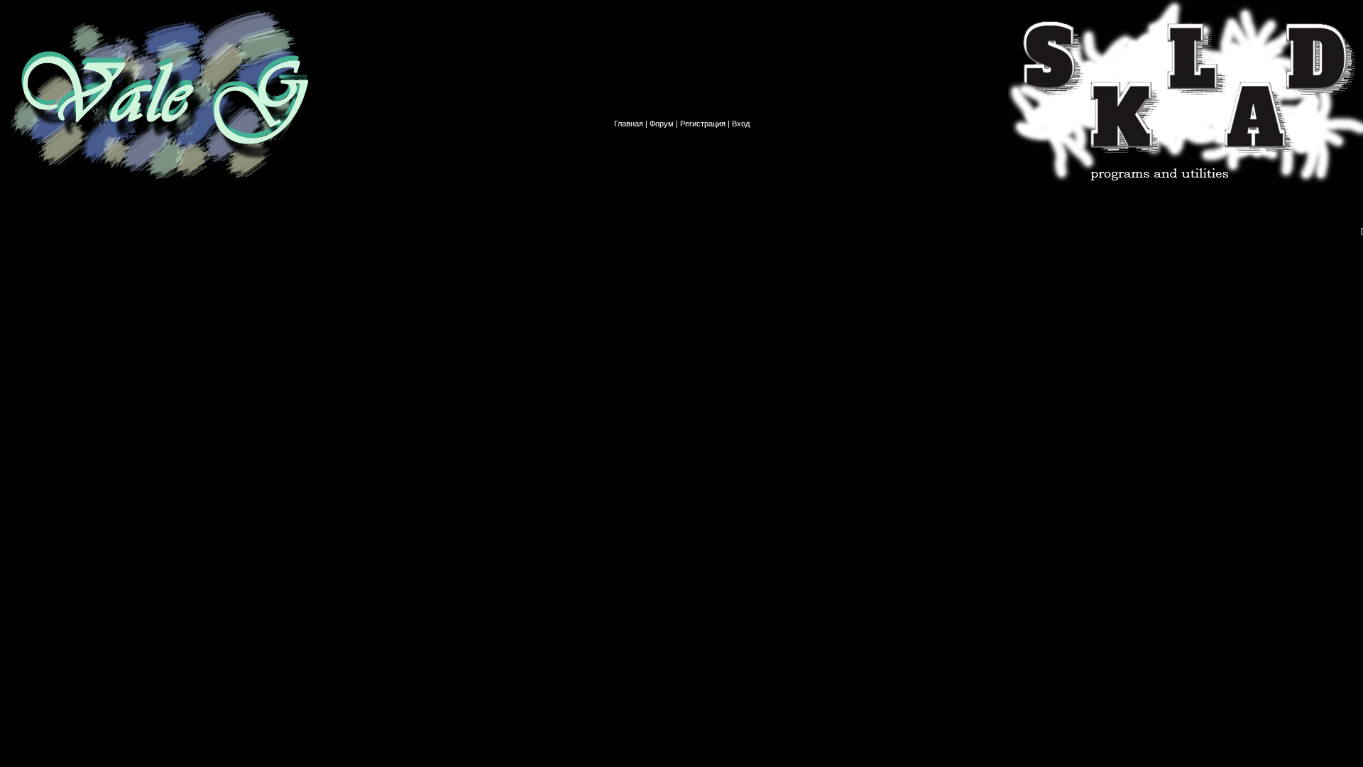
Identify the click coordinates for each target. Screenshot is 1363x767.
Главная (628, 123)
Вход (741, 123)
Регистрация (703, 123)
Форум (662, 123)
